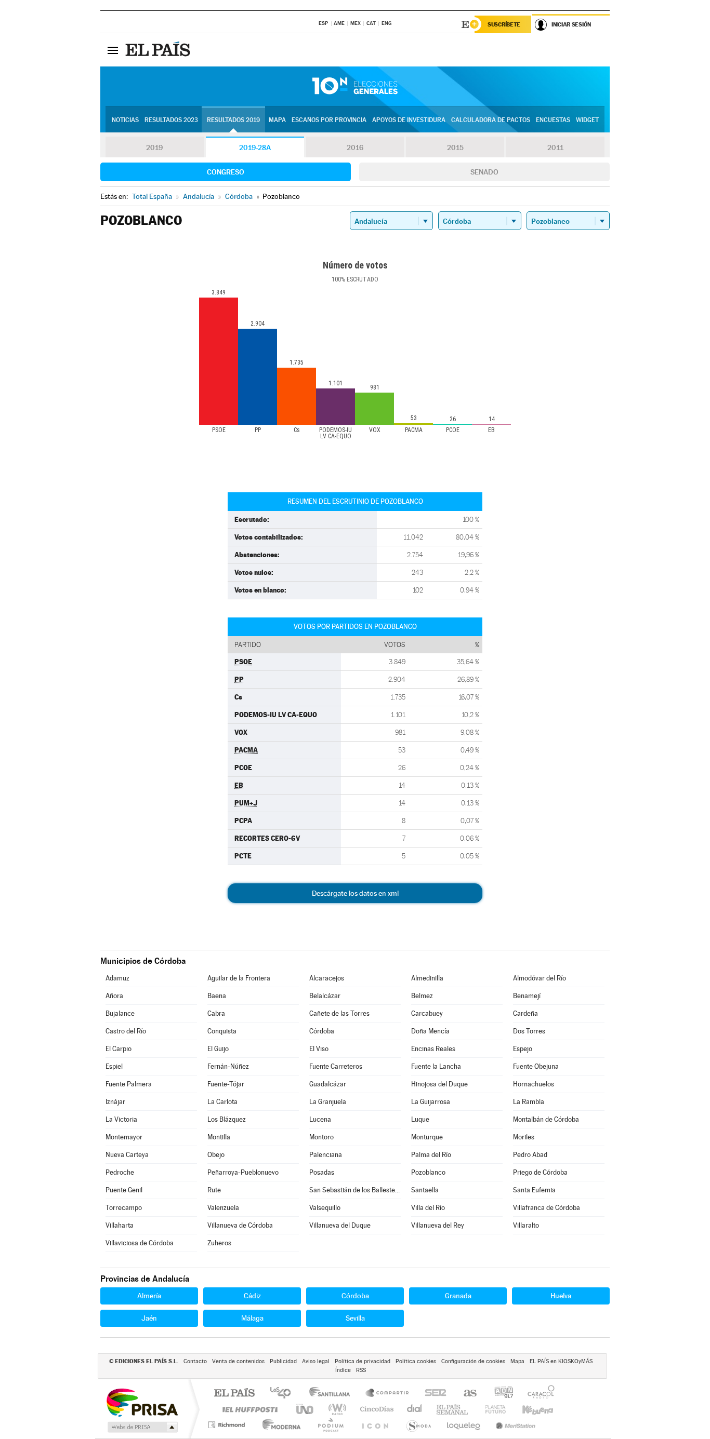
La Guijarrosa (430, 1102)
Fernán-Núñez (228, 1066)
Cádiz (252, 1296)
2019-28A (255, 147)
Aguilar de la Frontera (238, 978)
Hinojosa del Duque (439, 1084)
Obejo (216, 1155)
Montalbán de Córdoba (546, 1119)
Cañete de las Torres (339, 1013)
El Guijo (218, 1049)
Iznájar (115, 1102)
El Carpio (119, 1049)
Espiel (114, 1066)
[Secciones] (112, 49)
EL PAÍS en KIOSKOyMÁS (561, 1361)
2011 (555, 147)
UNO (305, 1409)
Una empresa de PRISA (141, 1402)
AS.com (465, 1393)
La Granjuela (327, 1102)
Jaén (149, 1318)
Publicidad (283, 1361)
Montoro (321, 1137)
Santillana (333, 1393)
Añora (114, 996)
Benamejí (527, 996)
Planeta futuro (491, 1409)
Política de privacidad (362, 1361)
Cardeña (525, 1013)
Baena (216, 996)
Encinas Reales (433, 1049)
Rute (214, 1190)
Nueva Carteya (127, 1155)
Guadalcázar (327, 1084)
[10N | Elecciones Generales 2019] (355, 86)
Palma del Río (431, 1155)
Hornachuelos (533, 1084)
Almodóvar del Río (539, 978)
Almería (149, 1296)
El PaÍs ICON (375, 1424)
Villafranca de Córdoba (546, 1208)
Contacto (195, 1361)
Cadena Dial (415, 1409)
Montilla (218, 1137)
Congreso (225, 172)
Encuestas (553, 120)
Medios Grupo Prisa (141, 1427)
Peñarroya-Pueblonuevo (243, 1172)
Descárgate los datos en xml (355, 893)
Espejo (522, 1049)
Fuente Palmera (129, 1084)
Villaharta (120, 1225)
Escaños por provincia (329, 120)
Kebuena (528, 1409)
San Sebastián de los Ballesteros (355, 1190)
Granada (458, 1296)
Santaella (425, 1190)
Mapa (277, 120)
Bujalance (120, 1013)
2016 (355, 147)
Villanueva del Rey (437, 1225)
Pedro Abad (530, 1155)
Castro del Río (126, 1031)
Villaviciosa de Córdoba (140, 1243)
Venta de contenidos (238, 1361)
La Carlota (222, 1102)
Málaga (252, 1318)
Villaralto (526, 1225)
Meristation (514, 1424)
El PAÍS (234, 1393)
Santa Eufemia (534, 1190)
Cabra (216, 1013)
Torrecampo (124, 1208)
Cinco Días (375, 1409)
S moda (418, 1424)
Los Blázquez (226, 1119)
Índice (343, 1370)
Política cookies (416, 1361)
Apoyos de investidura (408, 120)
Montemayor (124, 1137)
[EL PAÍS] (159, 49)
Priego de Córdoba (540, 1172)
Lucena (320, 1119)
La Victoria (121, 1119)
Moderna (279, 1424)
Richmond (227, 1424)
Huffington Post (248, 1409)
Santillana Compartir (388, 1393)
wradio (335, 1409)
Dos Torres (529, 1031)
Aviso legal (316, 1361)
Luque (420, 1119)
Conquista (221, 1031)
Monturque (427, 1137)
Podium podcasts (330, 1424)
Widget (587, 120)
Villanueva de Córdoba (240, 1225)
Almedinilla (427, 978)
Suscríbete (504, 24)
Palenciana (325, 1155)
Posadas (321, 1172)
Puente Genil (124, 1190)
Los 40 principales (284, 1393)
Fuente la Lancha (436, 1066)
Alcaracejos (326, 978)
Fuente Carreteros (335, 1066)
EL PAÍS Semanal (453, 1409)
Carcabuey (427, 1013)
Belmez (422, 996)
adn (500, 1393)
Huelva (560, 1296)
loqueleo (464, 1424)
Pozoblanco (428, 1172)
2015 (455, 147)
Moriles (523, 1137)
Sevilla (355, 1318)
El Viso (318, 1049)
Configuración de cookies (473, 1361)
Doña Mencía (430, 1031)
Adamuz (117, 978)
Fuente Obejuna (536, 1066)
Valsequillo (324, 1208)
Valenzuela (223, 1208)
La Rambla (528, 1102)
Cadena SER (432, 1393)
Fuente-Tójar (225, 1084)
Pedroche (120, 1172)
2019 (154, 147)
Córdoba (321, 1031)
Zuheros (219, 1243)
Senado (484, 172)
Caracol (538, 1393)
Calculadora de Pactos (490, 120)
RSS (361, 1370)
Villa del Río (428, 1208)
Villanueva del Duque (340, 1225)
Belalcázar (324, 996)
